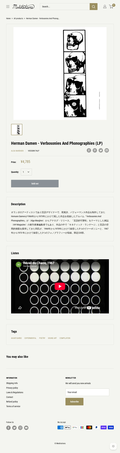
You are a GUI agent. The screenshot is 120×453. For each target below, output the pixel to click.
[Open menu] (7, 6)
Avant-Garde (16, 338)
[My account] (104, 6)
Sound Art (52, 338)
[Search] (94, 6)
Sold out (34, 183)
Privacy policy (12, 388)
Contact (9, 397)
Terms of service (13, 406)
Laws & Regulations (14, 392)
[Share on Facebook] (89, 150)
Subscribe (74, 401)
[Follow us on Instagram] (20, 428)
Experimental (30, 338)
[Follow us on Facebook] (8, 428)
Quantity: (15, 172)
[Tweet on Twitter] (101, 150)
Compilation (65, 338)
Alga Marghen (17, 151)
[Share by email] (107, 150)
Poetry (42, 338)
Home (8, 18)
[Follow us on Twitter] (14, 428)
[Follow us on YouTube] (26, 428)
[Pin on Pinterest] (95, 150)
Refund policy (12, 401)
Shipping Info (12, 383)
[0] (111, 6)
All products (18, 18)
